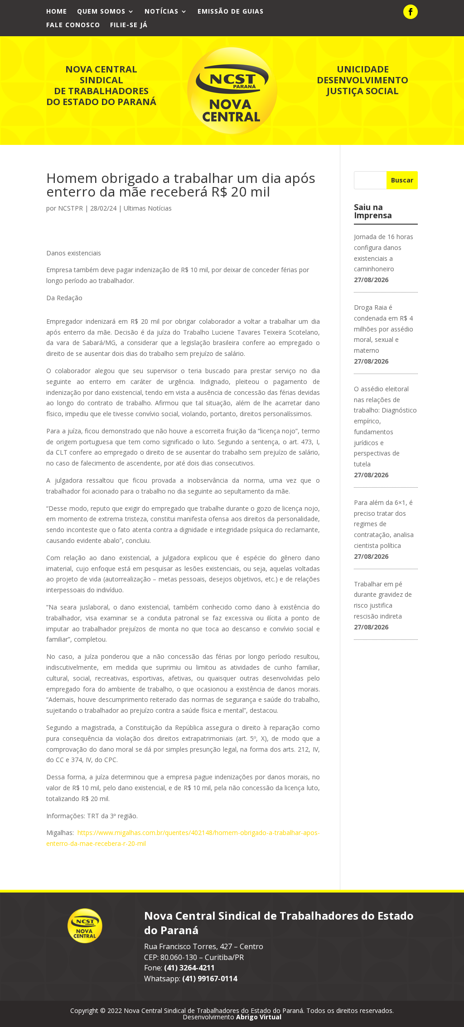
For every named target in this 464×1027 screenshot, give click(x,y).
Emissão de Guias (231, 11)
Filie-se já (129, 25)
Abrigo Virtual (258, 1017)
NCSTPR (70, 208)
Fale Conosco (73, 25)
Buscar (402, 180)
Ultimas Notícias (148, 208)
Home (56, 11)
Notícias (162, 11)
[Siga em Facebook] (410, 12)
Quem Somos (101, 11)
